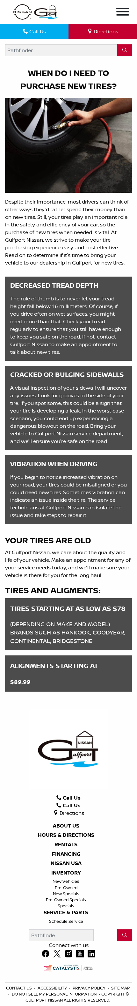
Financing (66, 854)
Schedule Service (66, 921)
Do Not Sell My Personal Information (54, 994)
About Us (66, 826)
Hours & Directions (66, 835)
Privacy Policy (89, 988)
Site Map (120, 988)
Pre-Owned (66, 887)
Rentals (65, 845)
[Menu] (123, 12)
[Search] (124, 50)
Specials (66, 906)
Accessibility (53, 988)
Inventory (66, 873)
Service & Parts (66, 912)
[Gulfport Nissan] (35, 11)
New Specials (66, 893)
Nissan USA (66, 863)
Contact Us (19, 988)
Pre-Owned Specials (66, 899)
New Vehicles (66, 881)
